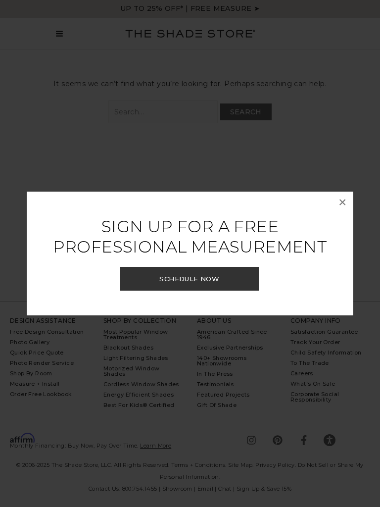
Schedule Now (189, 279)
